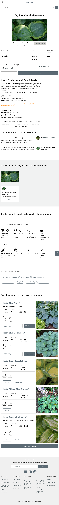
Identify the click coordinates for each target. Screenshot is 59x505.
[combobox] (13, 326)
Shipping (27, 481)
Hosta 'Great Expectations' (15, 361)
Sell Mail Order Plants (40, 484)
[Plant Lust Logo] (30, 2)
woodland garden (9, 105)
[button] (53, 7)
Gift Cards (16, 482)
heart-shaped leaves (22, 103)
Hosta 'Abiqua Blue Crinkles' (16, 389)
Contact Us (4, 479)
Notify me (7, 382)
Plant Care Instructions (28, 484)
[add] (16, 73)
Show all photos (40, 43)
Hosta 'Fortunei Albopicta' (15, 417)
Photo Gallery (16, 158)
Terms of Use (51, 482)
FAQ (2, 489)
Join (43, 466)
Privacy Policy (51, 485)
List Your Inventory (39, 488)
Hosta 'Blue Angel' (11, 303)
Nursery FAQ (40, 481)
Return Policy (17, 485)
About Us (50, 479)
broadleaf (14, 277)
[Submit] (56, 7)
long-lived (30, 103)
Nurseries (16, 488)
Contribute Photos (39, 492)
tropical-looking (30, 282)
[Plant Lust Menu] (2, 2)
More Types (44, 158)
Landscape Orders (27, 488)
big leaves (6, 103)
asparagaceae (11, 97)
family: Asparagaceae (38, 277)
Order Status (5, 482)
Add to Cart (38, 73)
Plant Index (16, 479)
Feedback (4, 492)
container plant (13, 103)
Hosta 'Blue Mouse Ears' (14, 333)
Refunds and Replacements (5, 485)
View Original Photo (7, 199)
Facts (31, 158)
